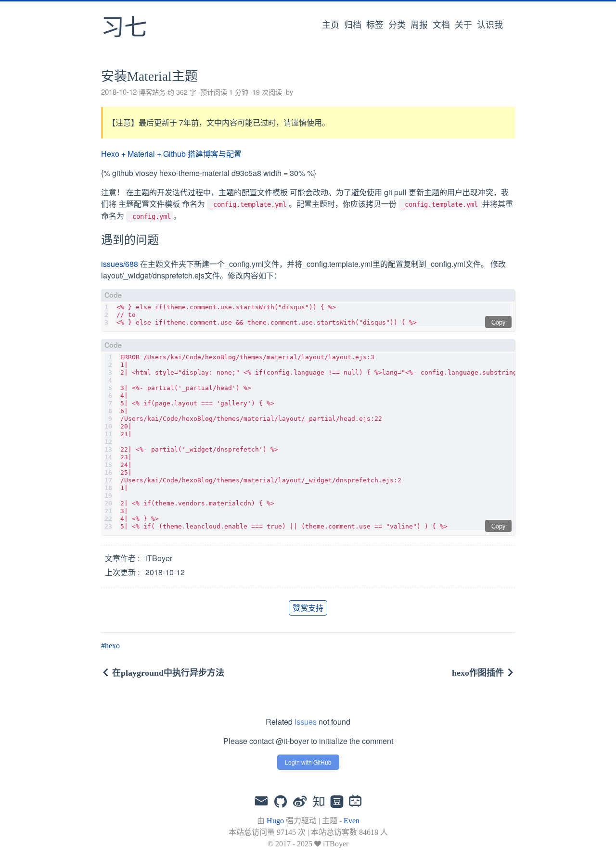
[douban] (337, 802)
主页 (330, 25)
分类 (397, 25)
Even (351, 821)
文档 (441, 25)
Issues (306, 721)
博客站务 (152, 92)
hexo (112, 646)
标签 (375, 25)
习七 (124, 28)
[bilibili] (355, 802)
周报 (419, 25)
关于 (463, 25)
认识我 (490, 25)
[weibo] (300, 802)
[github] (280, 802)
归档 (352, 25)
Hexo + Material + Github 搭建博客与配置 (171, 153)
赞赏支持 (308, 607)
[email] (261, 801)
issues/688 (119, 263)
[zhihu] (318, 802)
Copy (498, 322)
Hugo (275, 821)
